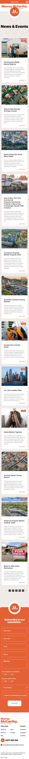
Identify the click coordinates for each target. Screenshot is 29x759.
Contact (12, 732)
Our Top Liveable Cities (13, 390)
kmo (11, 753)
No (12, 674)
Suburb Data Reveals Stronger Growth (12, 110)
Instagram (23, 732)
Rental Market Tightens (13, 432)
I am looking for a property (10, 671)
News (12, 729)
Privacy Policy (4, 757)
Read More (22, 80)
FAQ (2, 735)
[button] (27, 2)
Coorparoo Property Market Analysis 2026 (12, 254)
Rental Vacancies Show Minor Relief (13, 155)
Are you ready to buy (9, 678)
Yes (5, 674)
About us (3, 729)
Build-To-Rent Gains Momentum (11, 567)
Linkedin (22, 735)
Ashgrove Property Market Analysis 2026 (14, 522)
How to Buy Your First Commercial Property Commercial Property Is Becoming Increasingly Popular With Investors (14, 203)
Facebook (23, 729)
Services (3, 732)
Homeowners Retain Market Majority (12, 63)
